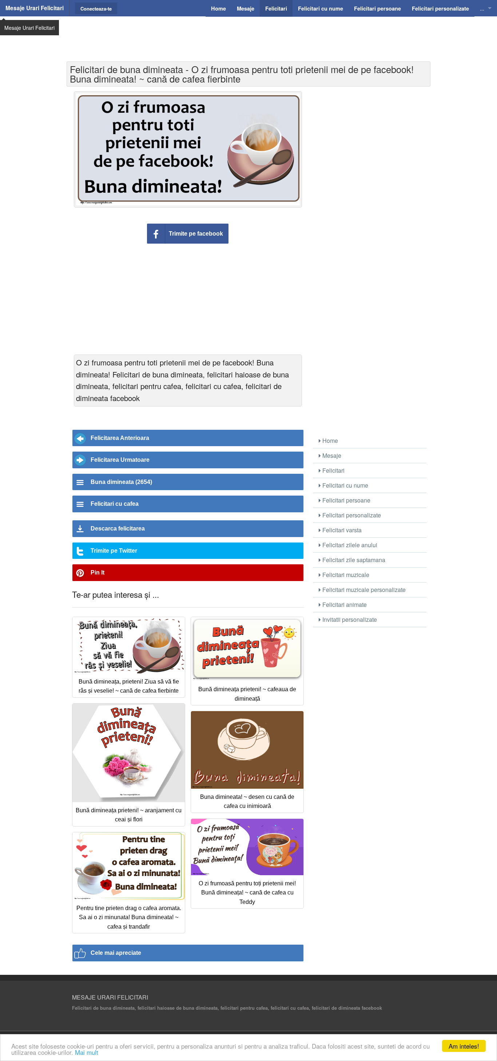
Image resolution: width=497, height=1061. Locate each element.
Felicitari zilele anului (349, 545)
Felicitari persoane (345, 500)
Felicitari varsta (341, 530)
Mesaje (331, 455)
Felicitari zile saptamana (353, 560)
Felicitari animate (344, 604)
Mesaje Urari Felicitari (34, 8)
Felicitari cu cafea (115, 504)
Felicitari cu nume (344, 485)
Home (329, 440)
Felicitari (333, 470)
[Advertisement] (248, 34)
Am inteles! (464, 1045)
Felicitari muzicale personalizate (363, 589)
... (482, 8)
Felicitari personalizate (351, 515)
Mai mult (86, 1052)
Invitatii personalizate (349, 619)
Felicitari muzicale (345, 574)
